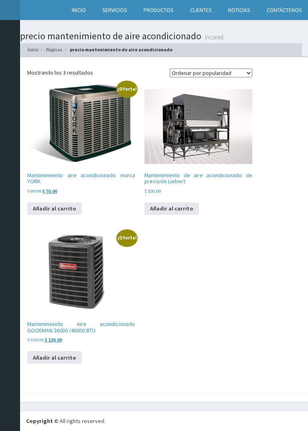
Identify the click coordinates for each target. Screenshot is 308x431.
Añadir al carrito (54, 208)
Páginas (54, 50)
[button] (28, 10)
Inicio (33, 49)
